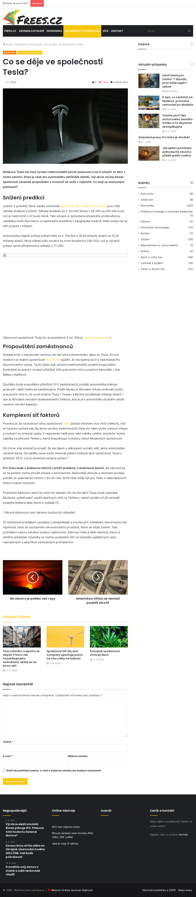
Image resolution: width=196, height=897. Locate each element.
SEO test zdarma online (66, 826)
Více (106, 30)
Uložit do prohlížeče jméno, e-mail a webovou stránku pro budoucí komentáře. (54, 770)
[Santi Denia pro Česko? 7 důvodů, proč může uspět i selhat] (148, 81)
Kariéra (145, 233)
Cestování (147, 199)
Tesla (66, 423)
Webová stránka (78, 756)
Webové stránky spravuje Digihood (71, 890)
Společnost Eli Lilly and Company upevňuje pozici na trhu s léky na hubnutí (65, 654)
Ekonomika (54, 30)
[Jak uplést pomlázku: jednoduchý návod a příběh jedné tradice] (148, 153)
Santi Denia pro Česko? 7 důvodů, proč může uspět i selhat (174, 81)
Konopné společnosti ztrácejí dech (105, 653)
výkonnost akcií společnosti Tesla (83, 206)
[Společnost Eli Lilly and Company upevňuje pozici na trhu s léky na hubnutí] (65, 636)
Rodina (145, 251)
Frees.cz (10, 30)
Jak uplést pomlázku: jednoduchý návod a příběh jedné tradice (177, 151)
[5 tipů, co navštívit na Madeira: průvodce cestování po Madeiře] (148, 102)
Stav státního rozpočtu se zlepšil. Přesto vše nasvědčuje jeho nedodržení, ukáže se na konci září (21, 658)
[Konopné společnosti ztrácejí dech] (109, 636)
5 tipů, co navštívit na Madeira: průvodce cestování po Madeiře (177, 101)
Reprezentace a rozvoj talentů (159, 245)
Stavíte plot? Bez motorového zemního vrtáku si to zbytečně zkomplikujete (177, 121)
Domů (9, 44)
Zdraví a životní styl (153, 269)
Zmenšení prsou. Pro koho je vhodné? (164, 137)
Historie (145, 221)
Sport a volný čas (151, 257)
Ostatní (145, 239)
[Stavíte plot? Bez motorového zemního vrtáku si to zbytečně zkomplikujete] (148, 121)
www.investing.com (97, 337)
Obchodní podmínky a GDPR (159, 890)
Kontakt (117, 30)
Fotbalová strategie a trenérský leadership (167, 211)
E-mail (8, 756)
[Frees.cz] (32, 17)
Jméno (8, 741)
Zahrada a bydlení (31, 30)
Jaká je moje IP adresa (65, 843)
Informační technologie (82, 30)
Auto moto (147, 193)
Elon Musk (53, 359)
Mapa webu (185, 890)
